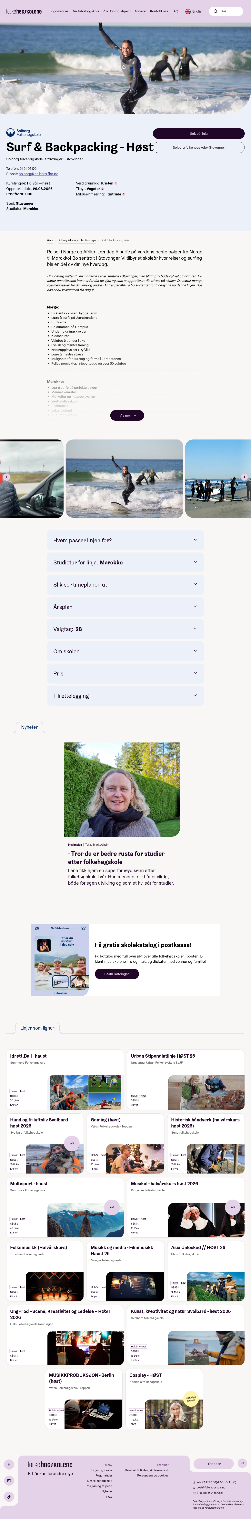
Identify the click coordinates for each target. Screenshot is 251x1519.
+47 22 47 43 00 (206, 1482)
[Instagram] (9, 1481)
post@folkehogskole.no (211, 1487)
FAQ (175, 11)
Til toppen (213, 1463)
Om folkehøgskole (85, 11)
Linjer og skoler (101, 1470)
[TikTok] (9, 1497)
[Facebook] (9, 1464)
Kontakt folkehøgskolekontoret (146, 1470)
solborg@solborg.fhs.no (38, 173)
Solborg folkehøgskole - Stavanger (199, 147)
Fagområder (58, 11)
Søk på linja (199, 133)
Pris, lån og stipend (117, 11)
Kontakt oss (159, 11)
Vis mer (125, 415)
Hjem (50, 240)
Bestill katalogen (117, 974)
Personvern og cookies (152, 1475)
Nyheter (141, 11)
